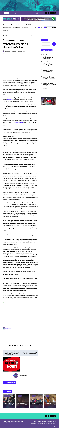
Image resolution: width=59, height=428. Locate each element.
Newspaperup (15, 422)
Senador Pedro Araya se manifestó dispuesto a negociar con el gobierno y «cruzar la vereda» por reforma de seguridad (49, 86)
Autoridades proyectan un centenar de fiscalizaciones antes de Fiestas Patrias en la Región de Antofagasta (49, 77)
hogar (25, 293)
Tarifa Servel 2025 (24, 27)
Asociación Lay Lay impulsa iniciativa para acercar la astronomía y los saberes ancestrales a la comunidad (48, 63)
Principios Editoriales (16, 27)
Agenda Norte (28, 24)
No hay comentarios (21, 51)
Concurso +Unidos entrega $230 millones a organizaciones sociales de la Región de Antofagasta (49, 70)
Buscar (45, 40)
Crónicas (23, 24)
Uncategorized (7, 395)
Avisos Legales (6, 30)
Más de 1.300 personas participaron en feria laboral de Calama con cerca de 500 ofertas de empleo (49, 56)
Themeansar (22, 422)
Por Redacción (7, 51)
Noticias (8, 24)
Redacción (8, 328)
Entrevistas (18, 24)
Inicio (4, 24)
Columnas (13, 24)
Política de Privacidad (7, 27)
